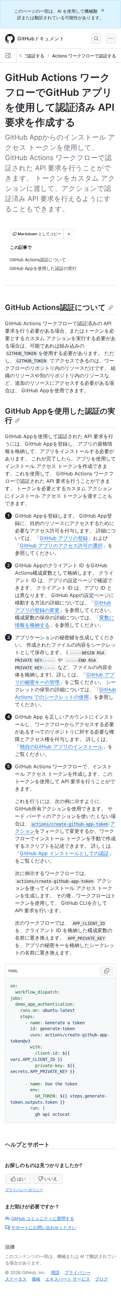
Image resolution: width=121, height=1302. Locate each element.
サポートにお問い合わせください (43, 1227)
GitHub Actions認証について (55, 307)
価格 (36, 1279)
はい (21, 1178)
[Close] (103, 10)
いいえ (50, 1178)
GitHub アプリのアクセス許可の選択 (61, 545)
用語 (55, 1272)
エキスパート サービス (67, 1279)
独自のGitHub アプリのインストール (61, 746)
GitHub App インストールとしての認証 (64, 853)
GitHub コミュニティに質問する (42, 1218)
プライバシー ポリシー (24, 1190)
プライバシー (78, 1272)
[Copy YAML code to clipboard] (106, 971)
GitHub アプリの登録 (64, 538)
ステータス (16, 1279)
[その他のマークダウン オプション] (69, 234)
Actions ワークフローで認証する (84, 55)
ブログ (101, 1279)
